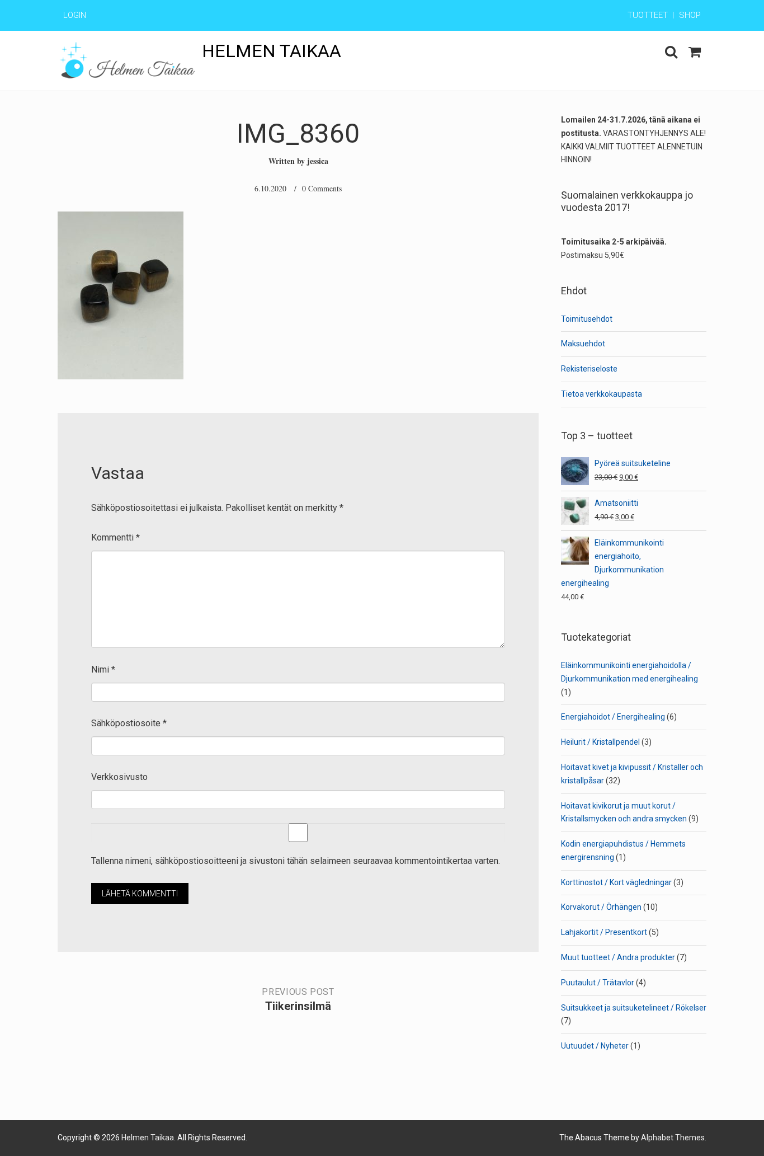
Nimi (103, 669)
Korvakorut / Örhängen (601, 907)
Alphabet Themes (673, 1137)
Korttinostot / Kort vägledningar (616, 882)
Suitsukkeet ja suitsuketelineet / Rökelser (633, 1007)
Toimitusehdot (586, 318)
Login (74, 15)
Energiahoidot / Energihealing (613, 716)
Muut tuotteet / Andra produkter (618, 957)
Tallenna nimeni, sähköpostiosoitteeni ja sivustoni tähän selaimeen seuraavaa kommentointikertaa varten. (295, 861)
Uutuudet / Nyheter (595, 1045)
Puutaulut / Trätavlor (597, 982)
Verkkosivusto (119, 777)
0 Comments (322, 188)
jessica (317, 161)
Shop (690, 15)
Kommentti (115, 537)
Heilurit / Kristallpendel (600, 741)
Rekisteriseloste (589, 368)
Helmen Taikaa (271, 51)
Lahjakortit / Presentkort (604, 932)
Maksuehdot (583, 343)
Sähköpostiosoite (129, 723)
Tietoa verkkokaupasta (601, 393)
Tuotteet (648, 15)
